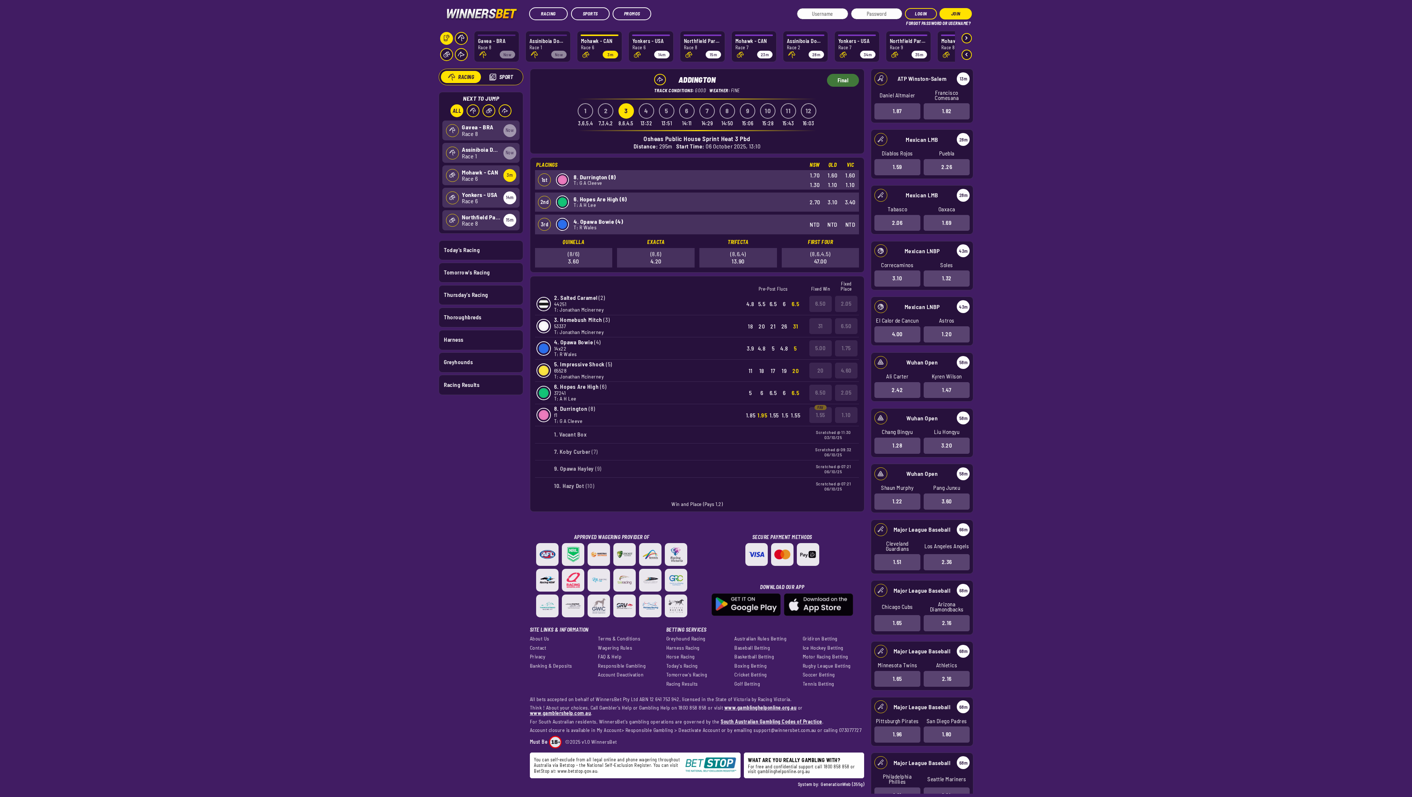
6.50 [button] (820, 303)
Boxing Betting (750, 666)
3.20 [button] (946, 445)
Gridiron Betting (820, 639)
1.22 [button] (897, 501)
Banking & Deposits (551, 666)
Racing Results (461, 384)
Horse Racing (680, 657)
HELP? (911, 21)
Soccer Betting (819, 675)
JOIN (955, 14)
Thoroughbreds (463, 317)
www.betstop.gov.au (577, 771)
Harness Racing (683, 648)
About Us (539, 639)
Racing (548, 14)
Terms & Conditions (619, 639)
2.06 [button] (897, 222)
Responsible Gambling (622, 666)
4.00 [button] (897, 334)
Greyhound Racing (686, 639)
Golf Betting (747, 684)
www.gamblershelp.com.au (560, 713)
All (457, 111)
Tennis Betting (818, 684)
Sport (506, 77)
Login (921, 14)
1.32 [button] (947, 278)
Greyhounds (458, 362)
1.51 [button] (897, 562)
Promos (632, 14)
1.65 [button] (897, 623)
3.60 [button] (947, 501)
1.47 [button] (946, 390)
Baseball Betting (752, 648)
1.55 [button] (820, 415)
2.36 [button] (947, 562)
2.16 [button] (947, 623)
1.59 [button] (897, 167)
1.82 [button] (947, 111)
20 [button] (820, 370)
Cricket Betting (750, 675)
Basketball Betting (754, 657)
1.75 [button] (846, 348)
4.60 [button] (846, 370)
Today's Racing (462, 250)
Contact (538, 648)
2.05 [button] (846, 303)
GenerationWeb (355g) (842, 784)
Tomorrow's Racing (467, 272)
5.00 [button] (820, 348)
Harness (454, 339)
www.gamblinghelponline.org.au (760, 707)
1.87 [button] (897, 111)
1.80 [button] (947, 734)
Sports (590, 14)
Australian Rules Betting (760, 639)
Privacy (538, 657)
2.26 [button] (946, 167)
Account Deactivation (620, 675)
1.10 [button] (846, 415)
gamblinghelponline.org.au (783, 771)
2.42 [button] (897, 390)
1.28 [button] (897, 445)
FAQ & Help (609, 657)
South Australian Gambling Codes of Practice (771, 721)
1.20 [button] (947, 334)
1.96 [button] (897, 734)
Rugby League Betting (827, 666)
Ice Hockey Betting (823, 648)
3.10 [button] (897, 278)
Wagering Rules (615, 648)
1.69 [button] (946, 222)
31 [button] (820, 326)
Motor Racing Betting (825, 657)
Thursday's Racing (466, 294)
